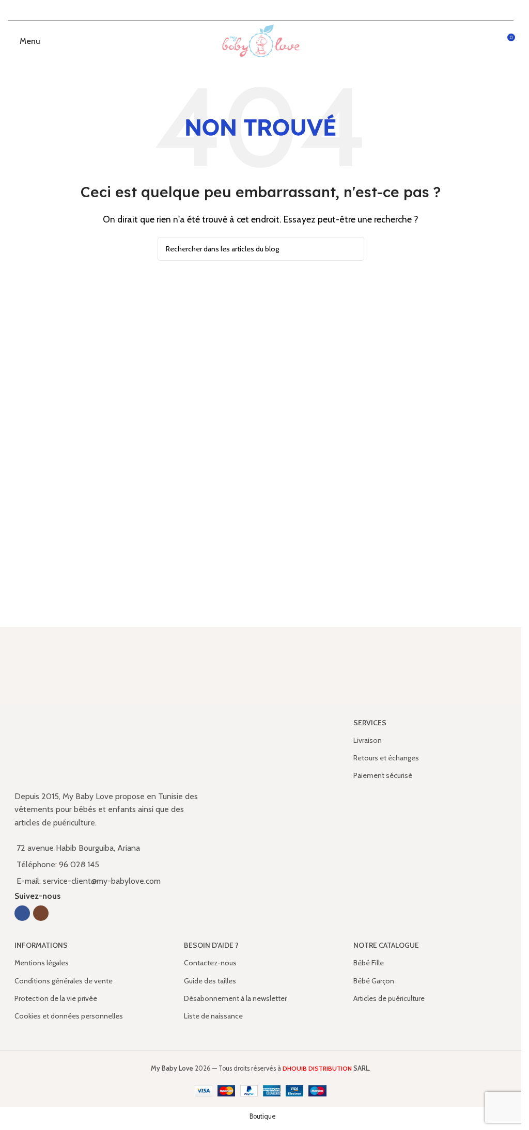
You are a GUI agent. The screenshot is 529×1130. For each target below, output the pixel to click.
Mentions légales (41, 962)
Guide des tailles (210, 980)
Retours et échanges (386, 757)
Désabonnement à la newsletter (235, 998)
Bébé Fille (368, 962)
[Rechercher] (352, 249)
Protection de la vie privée (55, 998)
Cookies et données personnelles (68, 1016)
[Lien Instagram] (41, 913)
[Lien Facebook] (22, 913)
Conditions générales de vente (63, 980)
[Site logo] (261, 40)
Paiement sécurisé (382, 775)
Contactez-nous (210, 962)
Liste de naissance (213, 1016)
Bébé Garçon (373, 980)
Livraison (367, 740)
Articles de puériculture (389, 998)
